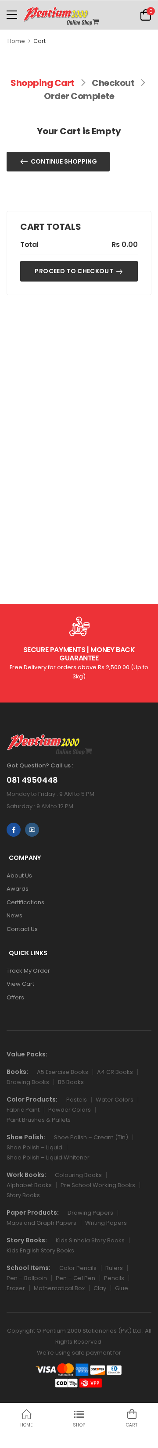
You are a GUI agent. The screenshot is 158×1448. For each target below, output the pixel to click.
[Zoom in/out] (113, 1437)
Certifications (25, 902)
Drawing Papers (90, 1213)
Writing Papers (106, 1223)
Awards (18, 888)
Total (29, 244)
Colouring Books (78, 1175)
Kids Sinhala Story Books (90, 1240)
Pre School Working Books (98, 1185)
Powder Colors (69, 1110)
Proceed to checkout (74, 271)
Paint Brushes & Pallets (39, 1120)
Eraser (16, 1288)
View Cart (20, 984)
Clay (99, 1288)
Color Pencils (78, 1268)
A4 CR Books (115, 1072)
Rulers (114, 1268)
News (14, 915)
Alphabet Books (29, 1185)
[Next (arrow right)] (56, 1439)
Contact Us (22, 929)
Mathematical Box (59, 1288)
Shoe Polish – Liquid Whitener (48, 1157)
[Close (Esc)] (116, 1437)
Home (16, 41)
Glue (121, 1288)
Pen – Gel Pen (75, 1278)
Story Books (23, 1195)
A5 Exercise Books (62, 1072)
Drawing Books (28, 1082)
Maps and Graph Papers (41, 1223)
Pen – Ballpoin (27, 1278)
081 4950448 (32, 780)
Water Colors (114, 1099)
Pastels (76, 1099)
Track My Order (28, 971)
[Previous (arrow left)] (45, 1439)
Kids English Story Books (40, 1250)
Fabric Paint (23, 1110)
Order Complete (79, 96)
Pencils (114, 1278)
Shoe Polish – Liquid (34, 1147)
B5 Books (71, 1082)
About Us (19, 875)
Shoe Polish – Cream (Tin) (91, 1137)
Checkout (113, 83)
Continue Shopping (64, 161)
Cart (39, 41)
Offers (15, 997)
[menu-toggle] (12, 15)
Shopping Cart (43, 83)
